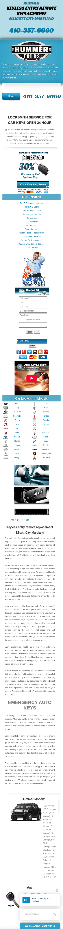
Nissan (17, 449)
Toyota (46, 420)
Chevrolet (17, 416)
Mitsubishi (46, 458)
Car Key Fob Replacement (31, 240)
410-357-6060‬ (31, 30)
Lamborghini (46, 453)
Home (11, 96)
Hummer (46, 449)
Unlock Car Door (32, 248)
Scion (46, 437)
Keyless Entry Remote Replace (31, 244)
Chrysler (46, 445)
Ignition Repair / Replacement (31, 233)
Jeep (17, 408)
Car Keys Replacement (31, 211)
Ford (17, 403)
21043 (26, 520)
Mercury (17, 412)
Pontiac (46, 416)
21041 (13, 520)
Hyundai (46, 412)
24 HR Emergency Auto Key (31, 203)
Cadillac (46, 424)
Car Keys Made (31, 222)
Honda (17, 441)
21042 (20, 520)
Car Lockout (31, 218)
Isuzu (46, 441)
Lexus (17, 445)
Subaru (17, 437)
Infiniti (46, 428)
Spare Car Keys (31, 229)
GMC (17, 428)
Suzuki (17, 453)
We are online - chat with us (40, 926)
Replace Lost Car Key (31, 214)
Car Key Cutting (31, 225)
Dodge (17, 458)
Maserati (46, 433)
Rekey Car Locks (31, 207)
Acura (17, 420)
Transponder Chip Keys (31, 236)
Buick (46, 408)
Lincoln (46, 403)
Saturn (17, 433)
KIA (17, 424)
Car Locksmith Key (12, 736)
